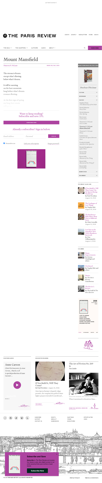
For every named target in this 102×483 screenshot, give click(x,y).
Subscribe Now (37, 470)
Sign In (96, 34)
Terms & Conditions (91, 478)
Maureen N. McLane (10, 65)
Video (85, 419)
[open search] (84, 48)
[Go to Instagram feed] (5, 418)
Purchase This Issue (88, 87)
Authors (34, 48)
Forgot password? (53, 143)
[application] (17, 394)
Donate (73, 34)
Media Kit (54, 419)
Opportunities (88, 417)
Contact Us (38, 421)
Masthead (70, 417)
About (51, 48)
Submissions (55, 421)
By (70, 366)
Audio (43, 48)
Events (67, 34)
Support (37, 419)
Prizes (69, 419)
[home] (29, 36)
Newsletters (83, 34)
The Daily (7, 48)
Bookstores (71, 421)
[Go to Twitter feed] (16, 418)
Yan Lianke (73, 368)
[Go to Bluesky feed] (21, 418)
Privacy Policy (75, 478)
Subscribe (95, 48)
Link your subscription (31, 143)
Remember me (10, 143)
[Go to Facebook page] (10, 418)
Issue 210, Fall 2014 (53, 65)
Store (91, 34)
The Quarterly (21, 48)
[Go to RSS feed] (27, 418)
